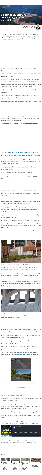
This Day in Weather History (20, 438)
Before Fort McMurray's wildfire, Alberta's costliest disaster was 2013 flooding (21, 152)
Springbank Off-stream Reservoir (23, 354)
